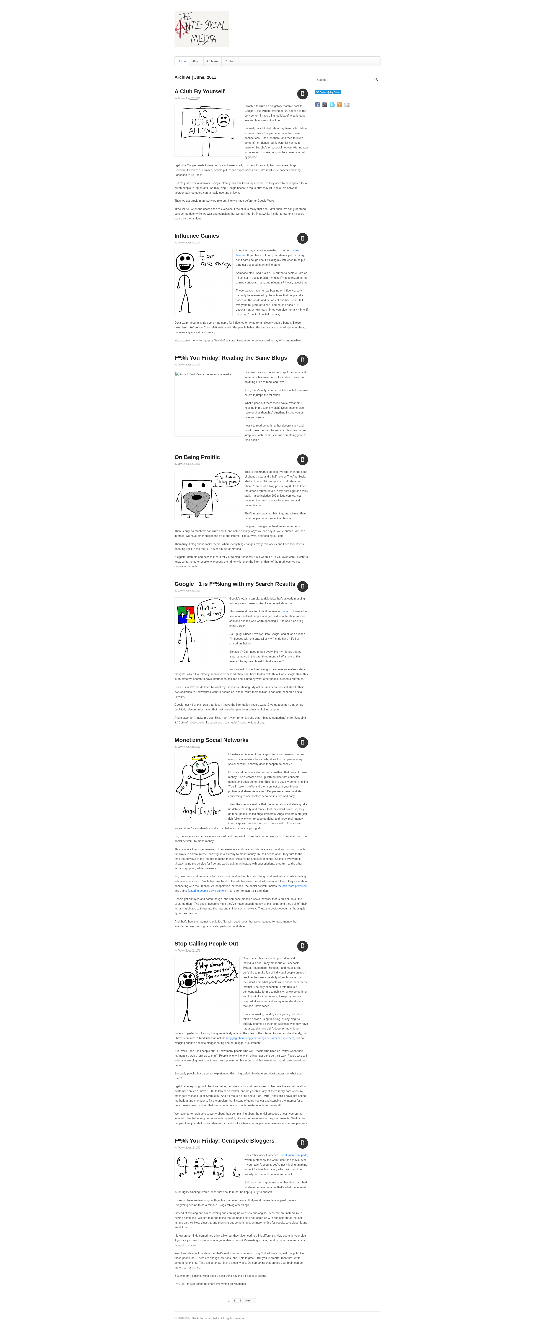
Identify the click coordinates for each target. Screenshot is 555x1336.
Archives (212, 61)
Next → (250, 1300)
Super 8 (286, 611)
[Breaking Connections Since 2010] (202, 44)
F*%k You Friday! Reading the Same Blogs (231, 357)
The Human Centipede (293, 1155)
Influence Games (197, 235)
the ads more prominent (292, 886)
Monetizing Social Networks (211, 740)
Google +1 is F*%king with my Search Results (235, 584)
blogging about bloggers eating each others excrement (260, 1038)
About (196, 61)
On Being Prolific (197, 457)
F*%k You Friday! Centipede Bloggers (224, 1140)
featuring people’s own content (206, 890)
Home (182, 61)
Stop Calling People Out (206, 943)
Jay (180, 98)
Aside (302, 94)
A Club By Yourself (200, 91)
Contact (230, 61)
